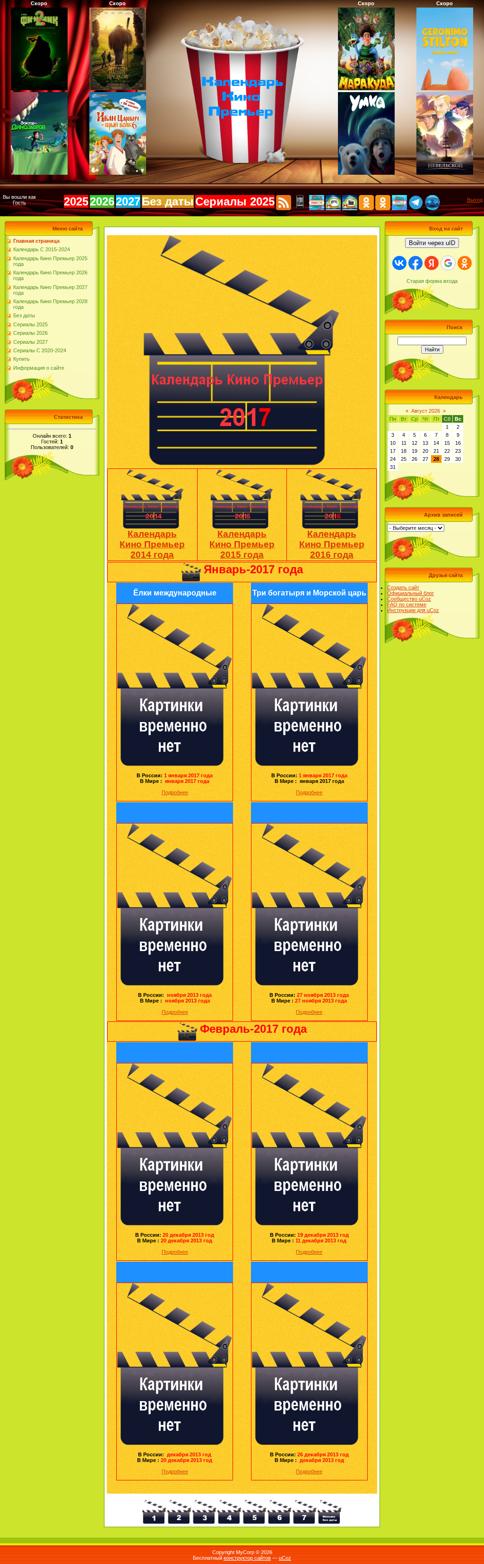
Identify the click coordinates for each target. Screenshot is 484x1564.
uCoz (285, 1558)
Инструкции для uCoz (413, 610)
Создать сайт (403, 587)
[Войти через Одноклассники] (465, 263)
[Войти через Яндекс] (431, 263)
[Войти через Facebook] (415, 263)
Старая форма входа (432, 281)
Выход (475, 200)
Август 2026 (425, 411)
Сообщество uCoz (409, 599)
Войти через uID (432, 242)
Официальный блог (410, 593)
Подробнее (175, 792)
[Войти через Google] (448, 263)
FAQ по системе (406, 604)
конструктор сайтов (247, 1558)
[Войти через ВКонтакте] (399, 263)
